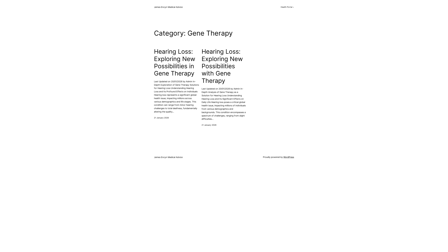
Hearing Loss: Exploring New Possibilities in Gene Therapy (174, 62)
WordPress (288, 157)
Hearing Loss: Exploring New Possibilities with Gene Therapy (222, 66)
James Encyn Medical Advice (168, 7)
